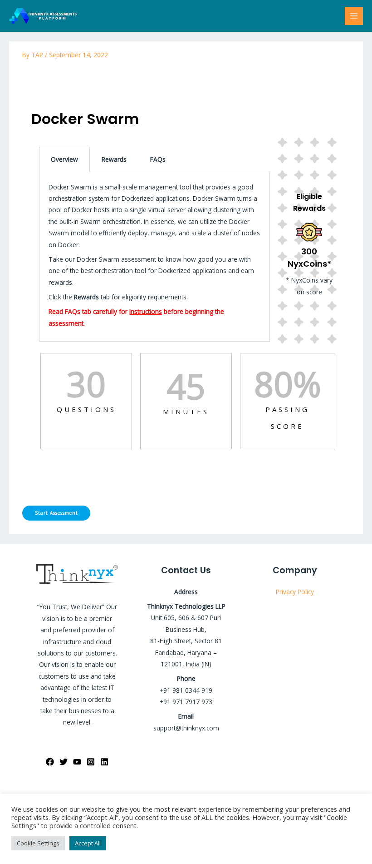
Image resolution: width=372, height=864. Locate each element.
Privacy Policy (295, 591)
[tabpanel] (185, 284)
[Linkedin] (104, 762)
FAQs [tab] (158, 159)
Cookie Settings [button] (38, 843)
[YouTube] (77, 762)
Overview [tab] (64, 159)
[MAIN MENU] (354, 16)
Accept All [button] (88, 843)
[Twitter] (63, 762)
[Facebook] (50, 762)
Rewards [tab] (114, 159)
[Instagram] (91, 762)
